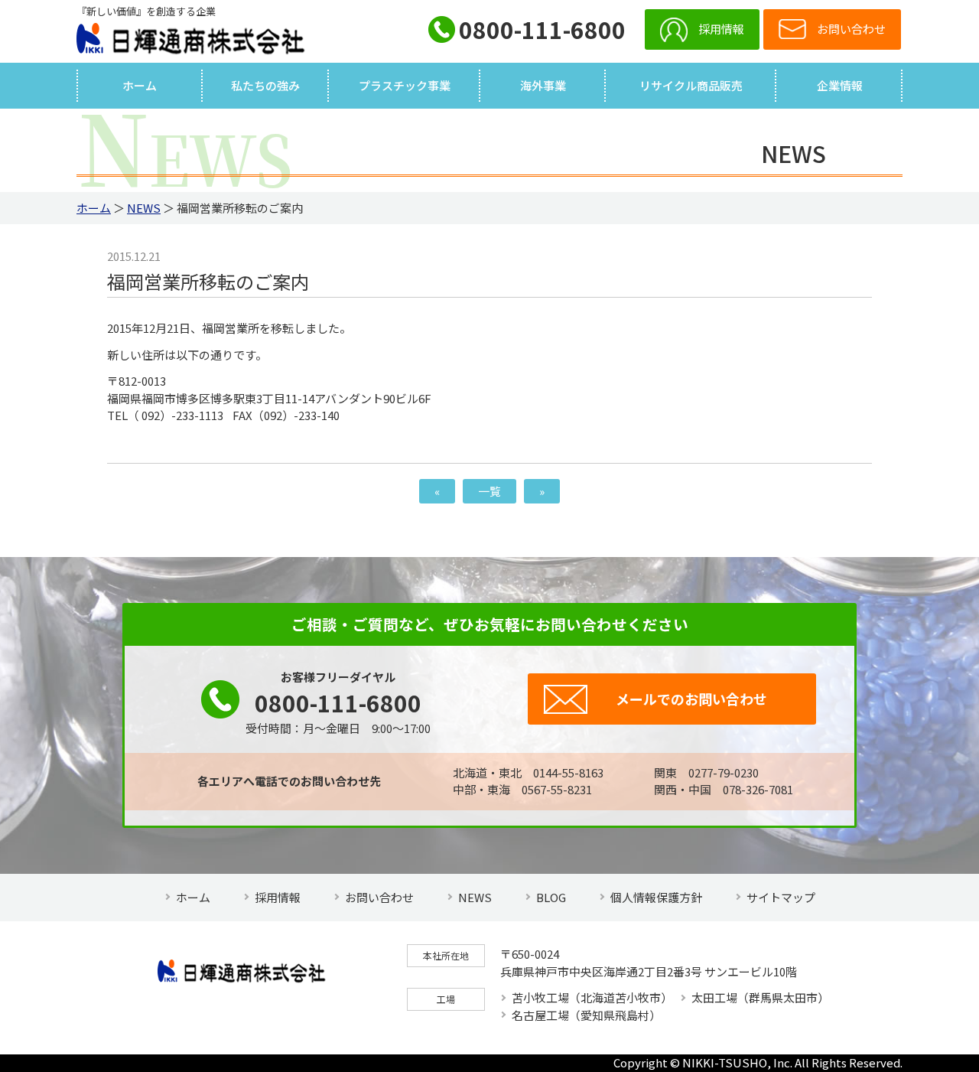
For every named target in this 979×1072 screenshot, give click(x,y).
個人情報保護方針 (656, 897)
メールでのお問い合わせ (691, 699)
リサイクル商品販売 (691, 85)
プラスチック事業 (404, 85)
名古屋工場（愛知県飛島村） (586, 1015)
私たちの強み (265, 85)
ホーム (139, 85)
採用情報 (721, 29)
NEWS (144, 208)
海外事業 (543, 85)
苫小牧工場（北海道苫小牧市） (592, 997)
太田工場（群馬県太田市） (760, 997)
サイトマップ (780, 897)
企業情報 (840, 85)
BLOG (551, 897)
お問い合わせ (379, 897)
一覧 (489, 491)
